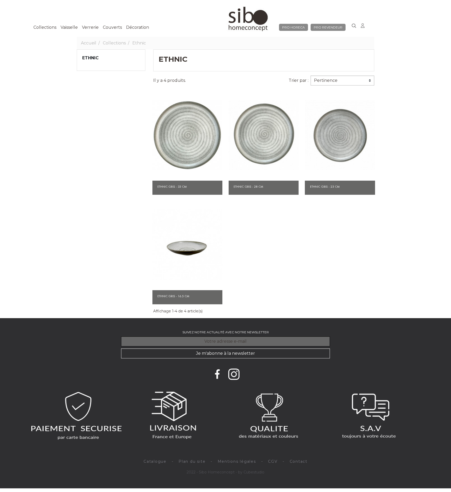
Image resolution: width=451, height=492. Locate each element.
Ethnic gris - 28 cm (248, 187)
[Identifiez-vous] (363, 24)
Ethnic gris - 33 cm (172, 187)
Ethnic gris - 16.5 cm (173, 296)
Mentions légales (237, 461)
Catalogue (155, 461)
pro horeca (293, 27)
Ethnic (90, 57)
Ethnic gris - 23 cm (325, 187)
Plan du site (192, 461)
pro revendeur (328, 27)
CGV (272, 461)
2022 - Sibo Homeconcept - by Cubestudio (225, 472)
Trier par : (298, 80)
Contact (298, 461)
